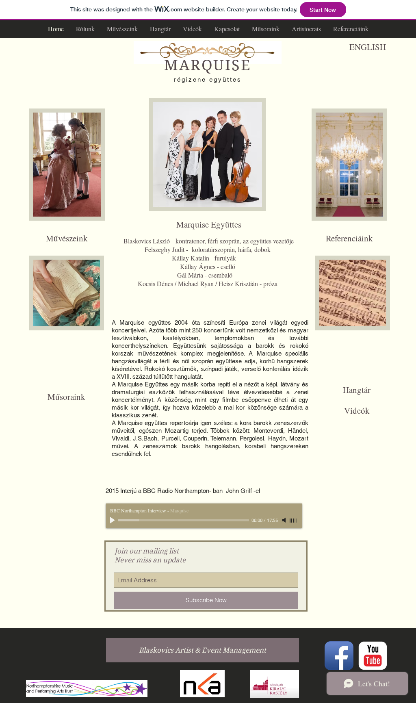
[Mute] (285, 520)
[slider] (294, 521)
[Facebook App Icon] (339, 655)
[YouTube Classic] (372, 655)
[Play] (113, 520)
